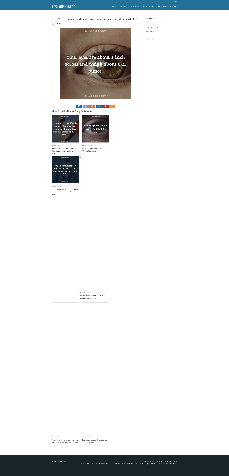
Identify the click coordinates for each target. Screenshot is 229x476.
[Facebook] (79, 106)
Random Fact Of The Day (167, 6)
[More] (112, 106)
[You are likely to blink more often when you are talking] (93, 223)
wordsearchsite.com (123, 464)
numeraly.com (172, 464)
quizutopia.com (158, 464)
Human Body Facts (148, 6)
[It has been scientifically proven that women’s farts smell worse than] (65, 129)
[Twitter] (86, 106)
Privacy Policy (61, 461)
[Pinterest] (105, 106)
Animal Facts (134, 6)
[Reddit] (92, 106)
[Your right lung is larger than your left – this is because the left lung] (65, 368)
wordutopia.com (147, 464)
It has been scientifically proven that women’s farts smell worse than (64, 151)
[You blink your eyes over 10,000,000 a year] (95, 129)
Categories (123, 6)
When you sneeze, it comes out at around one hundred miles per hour (65, 191)
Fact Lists (113, 6)
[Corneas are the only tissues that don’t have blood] (95, 368)
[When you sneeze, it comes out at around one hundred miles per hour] (65, 169)
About (54, 461)
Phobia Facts (150, 31)
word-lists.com (136, 464)
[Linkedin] (99, 106)
